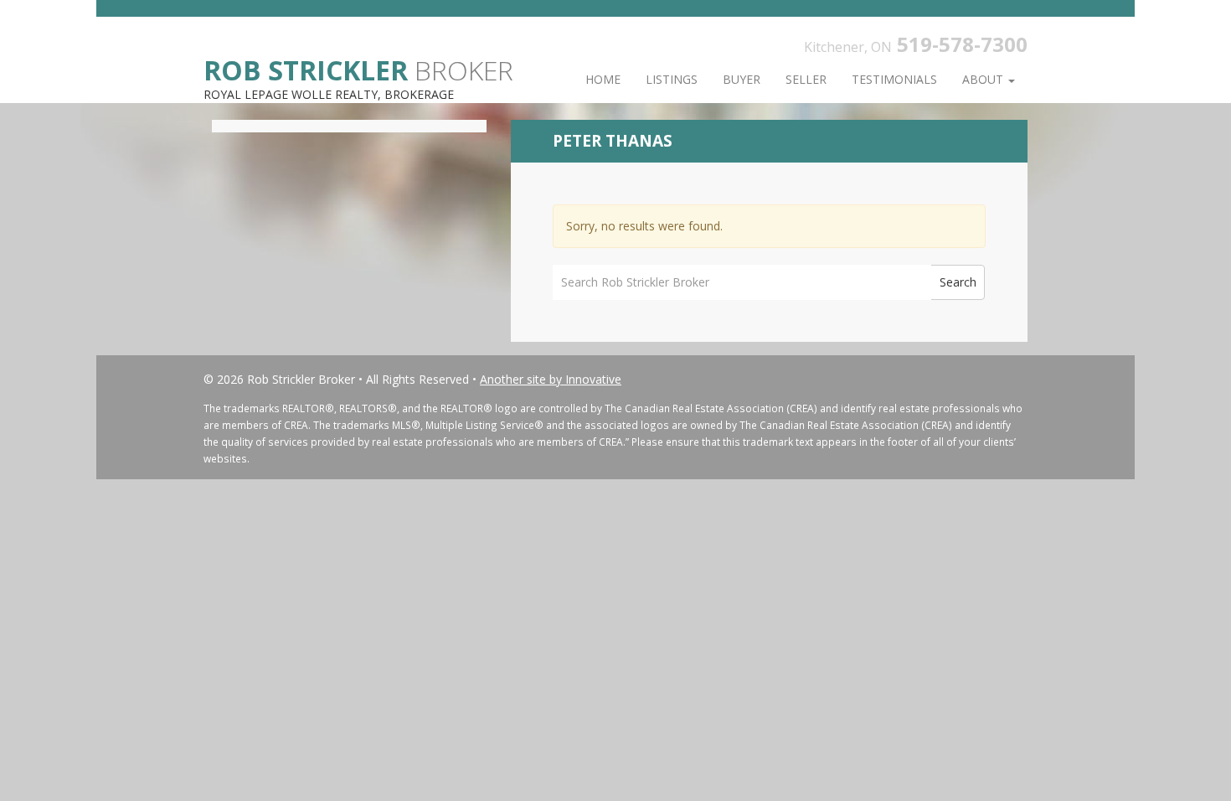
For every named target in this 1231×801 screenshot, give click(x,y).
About (984, 79)
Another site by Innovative (550, 379)
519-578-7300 (962, 44)
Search (958, 282)
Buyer (741, 79)
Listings (672, 79)
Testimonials (894, 79)
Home (603, 79)
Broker (358, 69)
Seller (806, 79)
